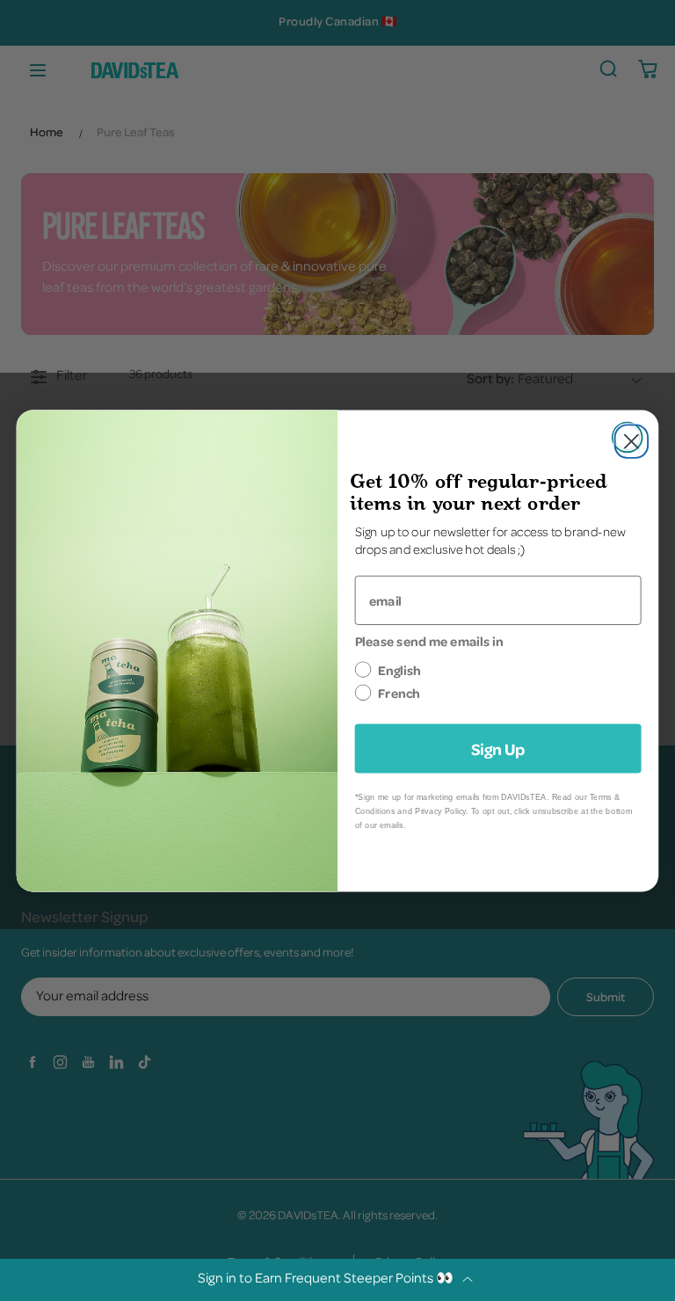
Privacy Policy (440, 811)
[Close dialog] (627, 437)
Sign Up (498, 748)
